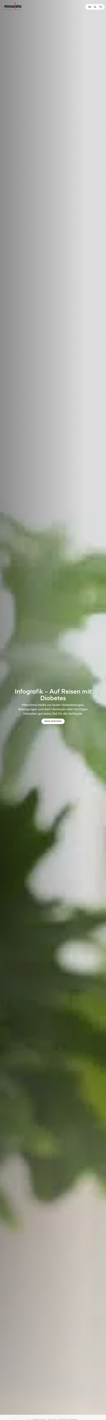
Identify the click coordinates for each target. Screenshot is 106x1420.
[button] (95, 7)
